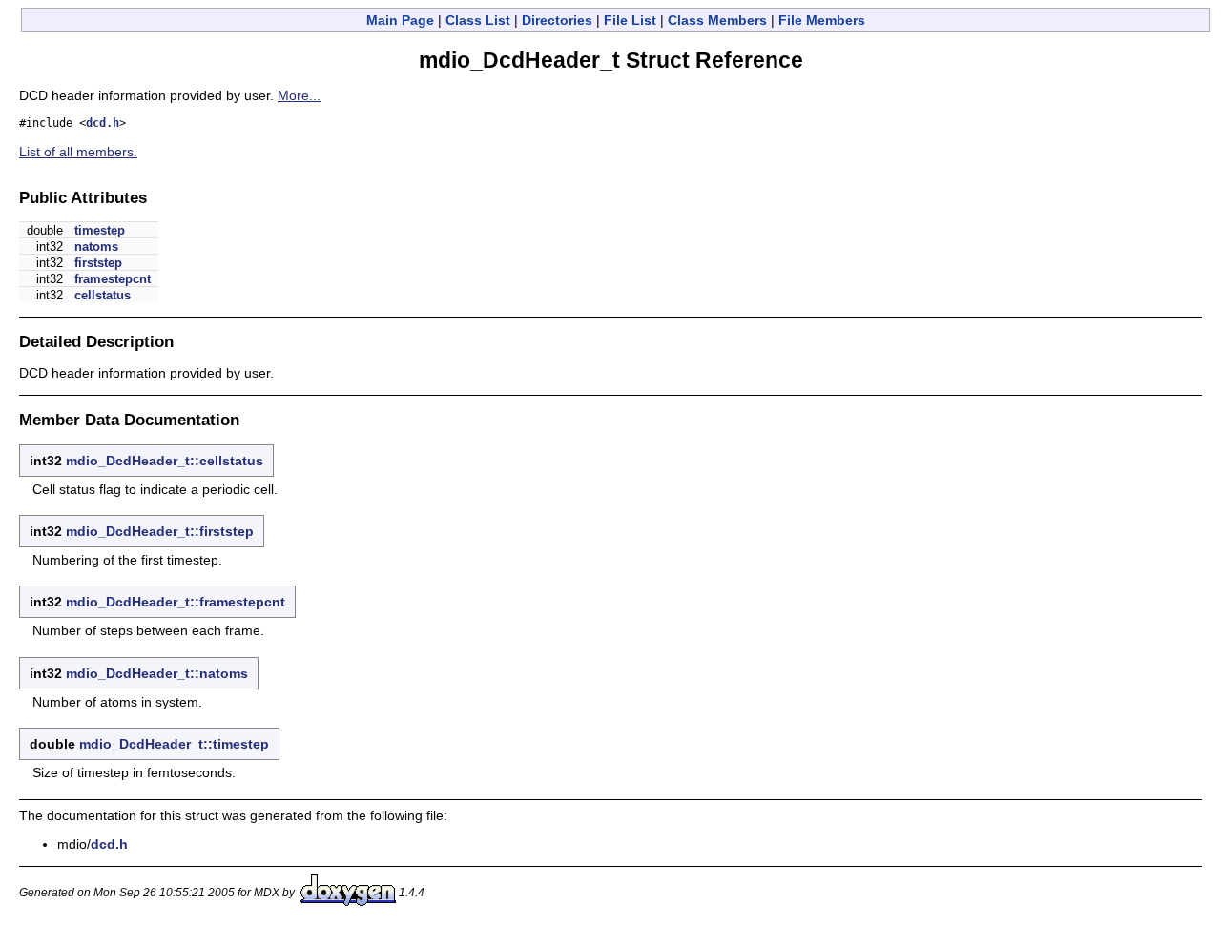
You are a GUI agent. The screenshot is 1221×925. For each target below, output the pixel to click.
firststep (98, 263)
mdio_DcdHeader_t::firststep (160, 531)
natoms (96, 246)
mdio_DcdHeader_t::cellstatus (164, 460)
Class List (477, 20)
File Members (821, 20)
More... (299, 95)
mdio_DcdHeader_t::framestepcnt (175, 601)
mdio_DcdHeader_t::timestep (174, 743)
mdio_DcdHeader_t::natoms (157, 673)
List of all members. (78, 151)
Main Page (400, 20)
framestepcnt (112, 279)
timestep (99, 230)
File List (630, 20)
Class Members (717, 20)
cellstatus (102, 295)
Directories (557, 20)
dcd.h (102, 123)
